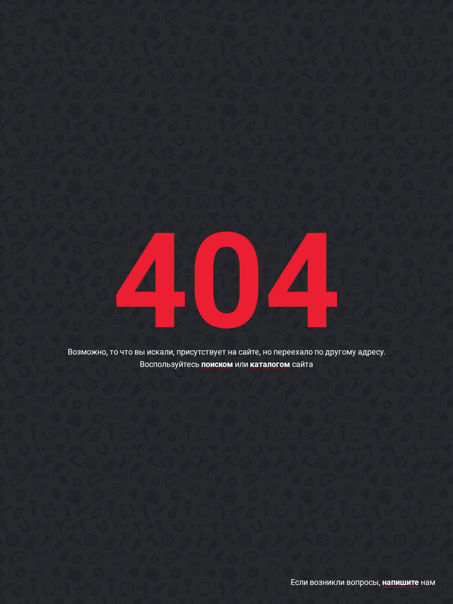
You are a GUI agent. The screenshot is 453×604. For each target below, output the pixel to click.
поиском (217, 364)
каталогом (270, 364)
